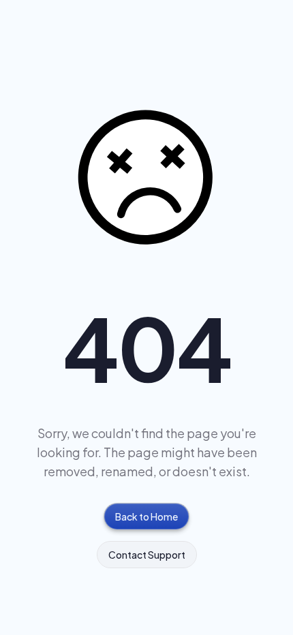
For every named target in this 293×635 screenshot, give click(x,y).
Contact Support (146, 554)
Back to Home (146, 516)
